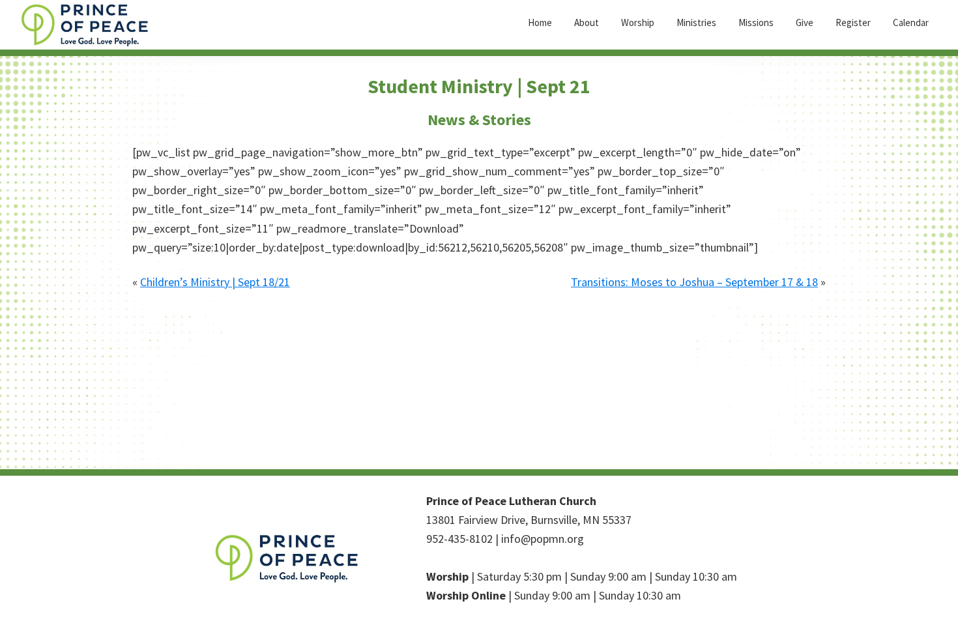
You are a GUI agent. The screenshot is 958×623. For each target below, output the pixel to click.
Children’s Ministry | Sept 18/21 (215, 281)
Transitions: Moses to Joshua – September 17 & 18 (694, 281)
